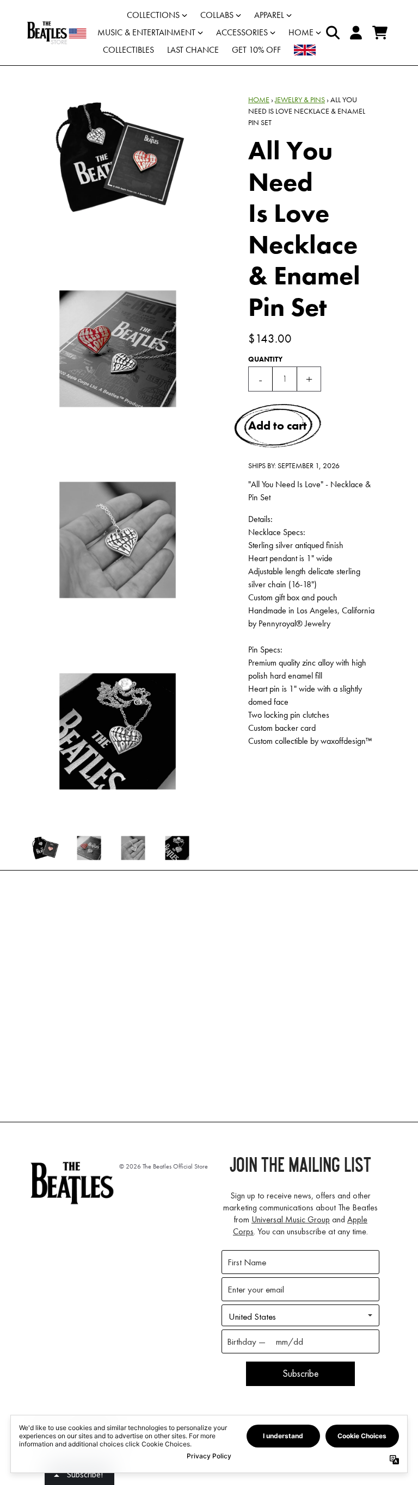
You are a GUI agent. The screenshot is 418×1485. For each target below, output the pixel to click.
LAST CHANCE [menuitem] (193, 49)
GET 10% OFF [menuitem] (256, 49)
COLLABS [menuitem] (216, 15)
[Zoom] (117, 157)
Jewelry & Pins (300, 99)
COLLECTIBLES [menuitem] (128, 49)
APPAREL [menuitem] (269, 15)
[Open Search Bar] (332, 32)
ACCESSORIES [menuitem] (242, 32)
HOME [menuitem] (301, 32)
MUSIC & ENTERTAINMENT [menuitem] (146, 32)
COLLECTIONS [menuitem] (153, 15)
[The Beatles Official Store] (56, 32)
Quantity (265, 359)
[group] (45, 848)
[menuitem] (305, 50)
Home (258, 99)
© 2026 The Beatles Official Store (163, 1166)
